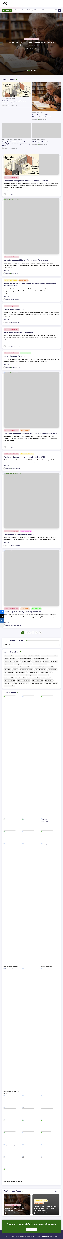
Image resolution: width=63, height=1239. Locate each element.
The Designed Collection (40, 142)
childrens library (25, 661)
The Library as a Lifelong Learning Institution (22, 612)
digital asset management (50, 661)
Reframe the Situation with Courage (19, 534)
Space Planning (18, 139)
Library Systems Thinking (47, 10)
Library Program (20, 677)
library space (45, 677)
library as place (52, 669)
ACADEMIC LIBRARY (34, 655)
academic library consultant (49, 655)
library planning (43, 675)
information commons (40, 664)
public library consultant (21, 683)
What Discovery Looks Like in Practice (27, 10)
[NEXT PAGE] (40, 632)
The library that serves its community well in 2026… (25, 457)
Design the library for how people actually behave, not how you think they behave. (16, 143)
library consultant (21, 672)
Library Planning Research (31, 39)
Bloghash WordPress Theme (50, 1236)
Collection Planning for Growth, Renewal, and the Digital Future (30, 433)
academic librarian (21, 655)
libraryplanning (9, 677)
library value (48, 680)
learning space (36, 666)
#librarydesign (9, 655)
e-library (18, 664)
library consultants (46, 672)
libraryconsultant (33, 672)
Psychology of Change (7, 139)
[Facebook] (2, 612)
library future (21, 675)
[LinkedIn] (2, 620)
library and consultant (26, 669)
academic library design (11, 658)
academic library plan (26, 658)
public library (9, 683)
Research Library (9, 685)
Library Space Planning (23, 680)
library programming (33, 677)
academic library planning (11, 661)
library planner (31, 675)
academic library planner (41, 658)
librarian (7, 669)
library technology (26, 531)
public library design (36, 683)
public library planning (51, 683)
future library (27, 664)
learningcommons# (23, 666)
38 (36, 632)
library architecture (40, 669)
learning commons (10, 666)
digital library (8, 664)
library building (9, 672)
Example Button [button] (31, 1229)
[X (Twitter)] (2, 616)
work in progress (25, 352)
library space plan (10, 680)
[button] (32, 48)
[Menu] (60, 3)
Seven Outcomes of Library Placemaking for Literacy (31, 42)
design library (37, 661)
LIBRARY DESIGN (9, 675)
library (15, 669)
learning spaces (48, 666)
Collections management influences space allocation (26, 181)
